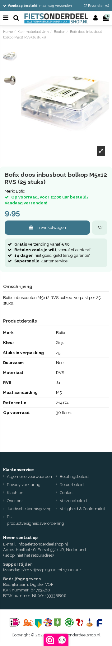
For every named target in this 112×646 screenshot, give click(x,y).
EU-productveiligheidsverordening (35, 520)
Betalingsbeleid (74, 476)
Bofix (20, 191)
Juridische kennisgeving (29, 508)
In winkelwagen (51, 227)
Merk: (10, 191)
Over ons (15, 500)
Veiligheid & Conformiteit (82, 508)
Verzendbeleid (73, 500)
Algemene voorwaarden (29, 476)
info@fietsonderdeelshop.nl (42, 544)
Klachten (15, 492)
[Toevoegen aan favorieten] (99, 228)
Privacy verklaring (23, 484)
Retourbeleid (72, 484)
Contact (67, 492)
